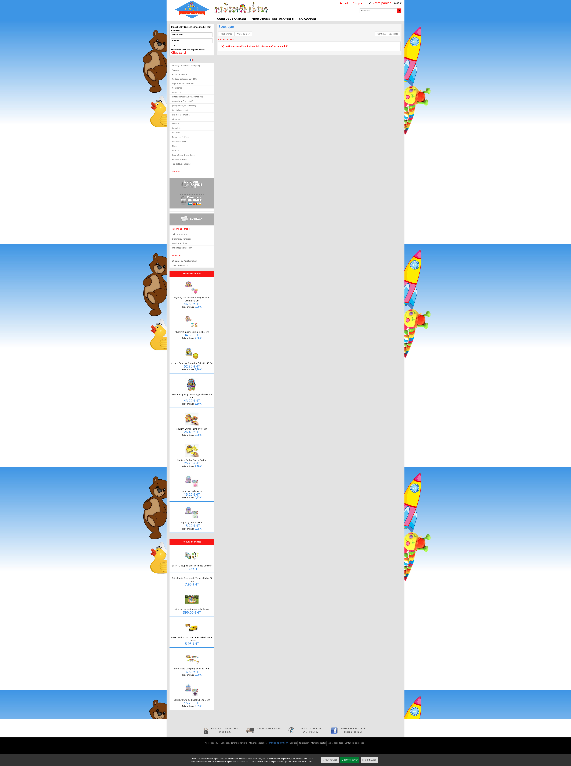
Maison (175, 123)
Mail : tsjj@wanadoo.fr (182, 247)
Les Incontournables (181, 114)
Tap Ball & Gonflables (181, 163)
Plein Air (175, 150)
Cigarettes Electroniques (183, 83)
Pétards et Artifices (180, 137)
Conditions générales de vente (234, 742)
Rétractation (304, 742)
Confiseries (177, 87)
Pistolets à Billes (179, 141)
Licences (176, 119)
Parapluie (176, 128)
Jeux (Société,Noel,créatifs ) (184, 105)
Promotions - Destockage (183, 155)
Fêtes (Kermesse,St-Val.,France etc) (187, 96)
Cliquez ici (178, 52)
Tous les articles (226, 39)
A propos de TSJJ (212, 742)
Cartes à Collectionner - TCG (184, 79)
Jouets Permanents (180, 110)
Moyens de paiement (258, 742)
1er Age (175, 70)
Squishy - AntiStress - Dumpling (186, 65)
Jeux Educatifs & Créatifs (182, 101)
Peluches (176, 132)
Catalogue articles (231, 18)
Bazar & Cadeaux (179, 74)
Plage (174, 146)
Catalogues (307, 18)
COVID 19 (176, 92)
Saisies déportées (335, 742)
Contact (293, 742)
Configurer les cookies (354, 742)
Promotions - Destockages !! (272, 18)
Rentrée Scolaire (179, 159)
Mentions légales (318, 742)
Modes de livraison (278, 742)
